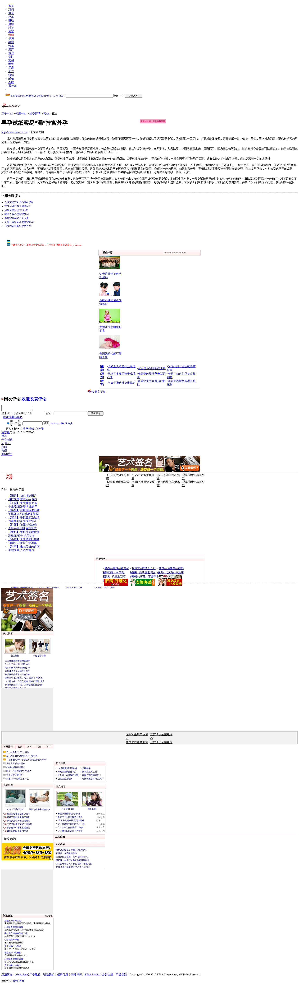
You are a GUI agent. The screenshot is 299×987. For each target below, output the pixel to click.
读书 (11, 60)
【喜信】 (13, 539)
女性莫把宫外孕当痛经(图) (18, 202)
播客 (11, 42)
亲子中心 (6, 113)
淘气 (34, 499)
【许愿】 (13, 524)
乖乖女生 (25, 499)
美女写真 (31, 542)
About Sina (21, 974)
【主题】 (13, 502)
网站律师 (76, 974)
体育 (11, 13)
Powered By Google (62, 423)
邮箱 (11, 78)
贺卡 (20, 535)
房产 (11, 49)
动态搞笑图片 (28, 495)
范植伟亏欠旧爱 (29, 510)
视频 (11, 38)
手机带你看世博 (29, 531)
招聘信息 (62, 974)
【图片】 (13, 495)
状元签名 (29, 535)
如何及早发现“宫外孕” (16, 210)
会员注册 (107, 974)
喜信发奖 (31, 528)
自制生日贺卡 (16, 542)
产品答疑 (121, 974)
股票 (11, 24)
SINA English (92, 974)
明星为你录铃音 (27, 521)
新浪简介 (6, 974)
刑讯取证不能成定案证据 (23, 513)
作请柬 (12, 521)
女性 (11, 56)
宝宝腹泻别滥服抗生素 (152, 368)
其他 (46, 113)
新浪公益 (18, 489)
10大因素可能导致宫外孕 (17, 226)
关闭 (4, 450)
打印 (4, 446)
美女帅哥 (25, 502)
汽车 (11, 45)
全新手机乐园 (16, 528)
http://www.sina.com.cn (14, 132)
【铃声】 (13, 546)
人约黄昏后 (27, 550)
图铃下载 (6, 489)
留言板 (5, 432)
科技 (11, 27)
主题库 (33, 506)
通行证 (12, 85)
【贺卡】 (13, 517)
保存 (4, 436)
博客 (11, 31)
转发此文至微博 (97, 391)
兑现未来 (13, 550)
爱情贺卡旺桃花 (29, 539)
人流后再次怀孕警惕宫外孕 (19, 222)
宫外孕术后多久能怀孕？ (17, 206)
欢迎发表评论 (34, 399)
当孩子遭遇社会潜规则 (121, 382)
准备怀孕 (34, 113)
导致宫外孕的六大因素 (16, 218)
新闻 (11, 9)
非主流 (12, 506)
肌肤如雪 (13, 499)
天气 (11, 71)
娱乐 (11, 16)
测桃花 (12, 535)
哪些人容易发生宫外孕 (16, 214)
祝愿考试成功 (28, 524)
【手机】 (13, 531)
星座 (11, 67)
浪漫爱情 (22, 506)
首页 (11, 5)
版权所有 (18, 980)
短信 (11, 74)
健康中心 (20, 113)
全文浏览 (6, 439)
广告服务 (34, 974)
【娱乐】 (13, 510)
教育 (11, 64)
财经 (11, 20)
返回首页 (6, 454)
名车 (34, 502)
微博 (11, 35)
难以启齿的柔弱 (29, 546)
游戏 (11, 53)
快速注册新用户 (12, 417)
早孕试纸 (28, 428)
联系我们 (48, 974)
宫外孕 (39, 428)
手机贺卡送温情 (29, 517)
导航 (11, 82)
